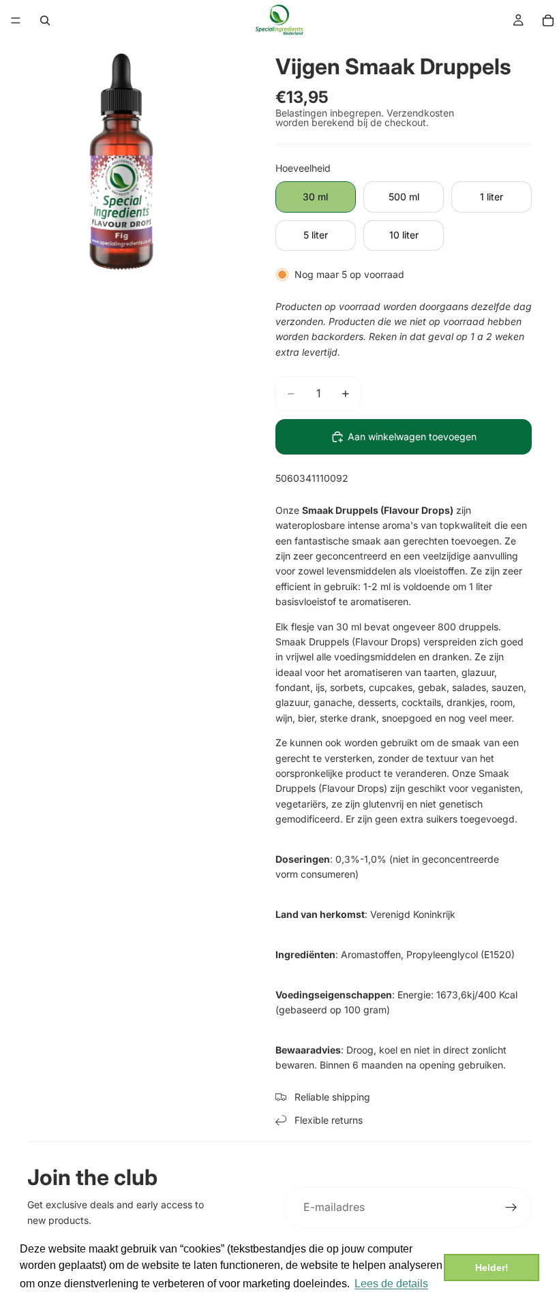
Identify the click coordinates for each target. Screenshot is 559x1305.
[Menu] (15, 20)
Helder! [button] (492, 1267)
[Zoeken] (45, 20)
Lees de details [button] (391, 1283)
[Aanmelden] (511, 1207)
